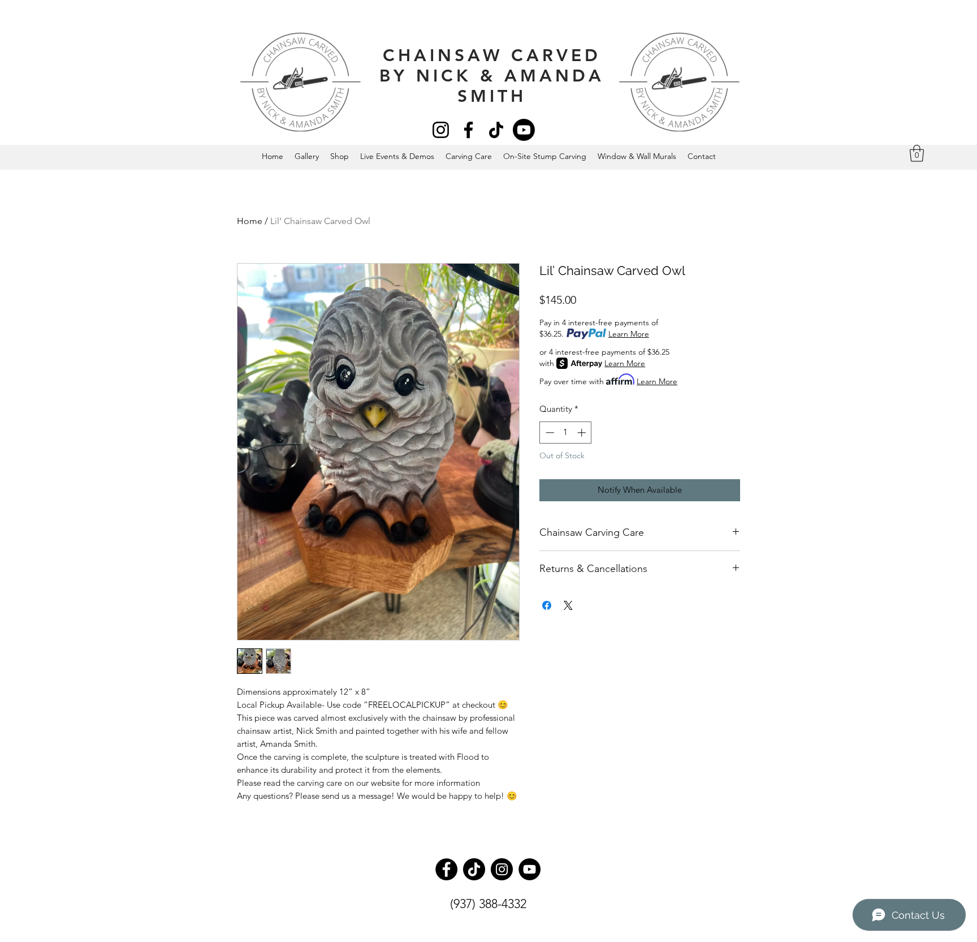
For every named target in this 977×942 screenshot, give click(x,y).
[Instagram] (441, 130)
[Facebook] (468, 130)
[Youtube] (524, 130)
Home (249, 221)
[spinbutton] (565, 432)
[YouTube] (529, 869)
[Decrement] (548, 432)
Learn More (628, 334)
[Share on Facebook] (547, 605)
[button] (917, 153)
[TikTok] (496, 130)
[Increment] (582, 432)
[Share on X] (568, 605)
